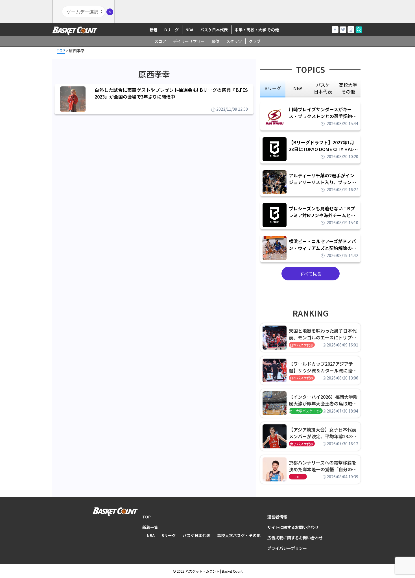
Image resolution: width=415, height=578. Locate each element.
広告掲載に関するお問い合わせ (295, 537)
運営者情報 (277, 517)
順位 (215, 41)
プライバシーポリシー (287, 548)
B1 (298, 476)
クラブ (255, 41)
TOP (146, 517)
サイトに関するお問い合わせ (293, 527)
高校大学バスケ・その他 (239, 535)
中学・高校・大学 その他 (257, 29)
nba (297, 88)
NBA (189, 29)
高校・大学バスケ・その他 (306, 410)
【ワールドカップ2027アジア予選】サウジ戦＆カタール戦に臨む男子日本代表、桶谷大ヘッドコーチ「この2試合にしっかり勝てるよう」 (323, 367)
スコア (160, 41)
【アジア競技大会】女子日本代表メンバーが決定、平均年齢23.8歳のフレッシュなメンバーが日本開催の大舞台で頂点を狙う (323, 433)
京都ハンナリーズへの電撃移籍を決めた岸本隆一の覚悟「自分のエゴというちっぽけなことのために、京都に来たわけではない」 (323, 466)
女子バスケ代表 (302, 443)
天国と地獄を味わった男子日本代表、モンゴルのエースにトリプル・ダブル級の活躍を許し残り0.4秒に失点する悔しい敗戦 (323, 334)
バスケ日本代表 (214, 29)
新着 (154, 29)
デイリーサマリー (189, 41)
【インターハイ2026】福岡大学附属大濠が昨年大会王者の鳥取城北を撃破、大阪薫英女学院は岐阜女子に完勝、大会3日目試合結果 (323, 400)
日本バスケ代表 (302, 345)
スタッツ (234, 41)
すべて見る (311, 273)
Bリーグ (171, 29)
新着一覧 (150, 527)
